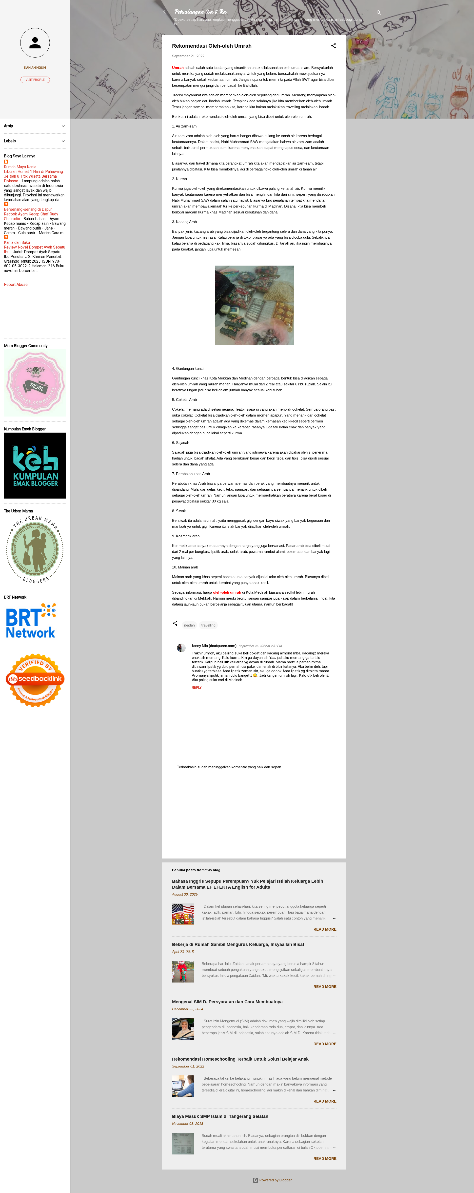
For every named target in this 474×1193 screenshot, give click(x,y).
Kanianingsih (35, 67)
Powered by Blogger (275, 1180)
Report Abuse (16, 284)
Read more (325, 929)
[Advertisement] (366, 109)
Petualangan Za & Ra (200, 12)
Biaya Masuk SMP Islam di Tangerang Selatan (220, 1116)
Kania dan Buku (17, 242)
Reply (197, 688)
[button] (333, 46)
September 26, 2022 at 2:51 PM (260, 646)
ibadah (189, 625)
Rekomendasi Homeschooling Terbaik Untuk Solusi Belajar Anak (240, 1059)
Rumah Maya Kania (20, 167)
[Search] (379, 13)
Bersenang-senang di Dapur (28, 209)
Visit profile (35, 80)
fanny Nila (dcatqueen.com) (214, 646)
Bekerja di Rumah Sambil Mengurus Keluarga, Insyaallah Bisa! (238, 944)
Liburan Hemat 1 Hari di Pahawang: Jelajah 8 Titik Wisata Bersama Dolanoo (34, 176)
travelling (208, 625)
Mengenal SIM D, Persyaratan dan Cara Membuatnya (227, 1001)
